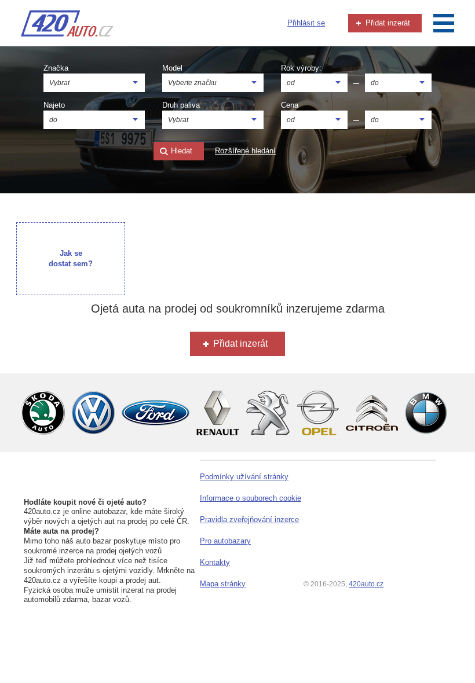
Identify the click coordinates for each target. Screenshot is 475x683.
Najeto (54, 105)
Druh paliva (181, 105)
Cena (289, 105)
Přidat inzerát (386, 23)
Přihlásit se (306, 23)
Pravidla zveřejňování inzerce (249, 519)
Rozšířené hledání (245, 150)
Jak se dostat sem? (71, 258)
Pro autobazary (225, 541)
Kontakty (215, 562)
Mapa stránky (223, 583)
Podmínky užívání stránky (244, 476)
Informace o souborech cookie (250, 498)
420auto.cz (366, 584)
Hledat (180, 150)
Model (172, 68)
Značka (55, 68)
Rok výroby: (301, 68)
